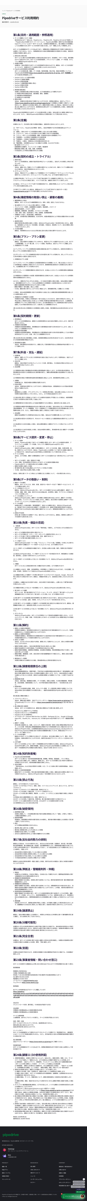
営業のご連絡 (62, 1173)
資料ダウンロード (35, 1173)
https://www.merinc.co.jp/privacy (59, 700)
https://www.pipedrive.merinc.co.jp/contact (55, 1090)
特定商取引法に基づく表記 (66, 1185)
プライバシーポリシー (65, 1179)
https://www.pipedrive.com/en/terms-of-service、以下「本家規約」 (50, 73)
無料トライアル (6, 1173)
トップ (3, 10)
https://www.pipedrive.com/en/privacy (49, 702)
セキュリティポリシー (65, 1182)
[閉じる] (84, 1179)
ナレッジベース (6, 1179)
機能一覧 (4, 1166)
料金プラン (5, 1170)
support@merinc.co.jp (21, 191)
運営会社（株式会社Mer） (66, 1166)
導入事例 (33, 1166)
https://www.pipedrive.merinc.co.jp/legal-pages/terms (32, 103)
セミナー (33, 1182)
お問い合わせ (62, 1170)
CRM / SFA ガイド (35, 1170)
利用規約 (61, 1176)
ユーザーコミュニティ (36, 1179)
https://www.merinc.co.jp (30, 982)
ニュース (33, 1176)
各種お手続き (5, 1176)
